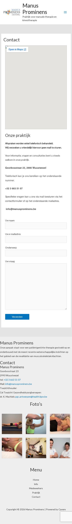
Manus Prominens (34, 8)
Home (36, 479)
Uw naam (10, 220)
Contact (36, 496)
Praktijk (36, 492)
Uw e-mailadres (13, 234)
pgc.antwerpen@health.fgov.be (31, 396)
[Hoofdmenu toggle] (65, 12)
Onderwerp (11, 247)
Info (36, 484)
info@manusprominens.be (18, 383)
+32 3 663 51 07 (12, 379)
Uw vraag (10, 261)
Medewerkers (36, 488)
